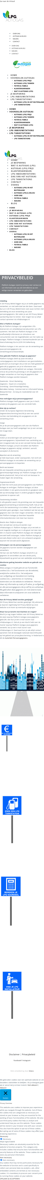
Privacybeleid (28, 1054)
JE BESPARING (18, 94)
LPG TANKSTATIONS (22, 105)
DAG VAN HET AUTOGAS (23, 176)
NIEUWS (16, 39)
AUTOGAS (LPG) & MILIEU (24, 193)
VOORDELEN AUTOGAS (23, 78)
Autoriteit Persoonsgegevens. (16, 638)
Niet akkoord (33, 1085)
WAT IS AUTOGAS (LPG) (23, 91)
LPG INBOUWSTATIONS (23, 96)
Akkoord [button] (3, 1088)
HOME (14, 75)
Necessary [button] (4, 1136)
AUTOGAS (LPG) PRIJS (23, 80)
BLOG (14, 203)
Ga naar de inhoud (7, 1)
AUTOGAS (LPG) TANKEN (24, 83)
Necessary (7, 1139)
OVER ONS (16, 33)
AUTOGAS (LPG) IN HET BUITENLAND (29, 102)
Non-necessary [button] (6, 1157)
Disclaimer (14, 1054)
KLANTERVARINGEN (22, 88)
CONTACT (16, 41)
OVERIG (15, 185)
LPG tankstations (21, 99)
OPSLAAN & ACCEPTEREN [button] (10, 1179)
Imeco (31, 1071)
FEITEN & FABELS (21, 86)
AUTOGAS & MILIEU (19, 36)
